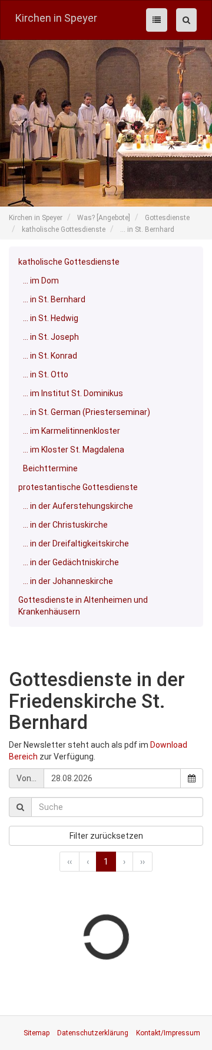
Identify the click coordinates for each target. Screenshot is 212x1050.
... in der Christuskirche (65, 524)
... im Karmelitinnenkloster (71, 430)
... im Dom (41, 280)
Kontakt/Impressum (168, 1033)
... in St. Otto (45, 374)
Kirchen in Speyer (56, 18)
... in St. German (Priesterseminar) (86, 412)
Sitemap (36, 1033)
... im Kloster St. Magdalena (73, 449)
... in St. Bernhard (147, 229)
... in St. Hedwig (50, 318)
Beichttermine (50, 468)
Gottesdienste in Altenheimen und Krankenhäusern (83, 605)
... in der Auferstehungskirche (78, 506)
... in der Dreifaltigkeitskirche (76, 543)
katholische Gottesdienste (63, 229)
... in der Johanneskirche (68, 581)
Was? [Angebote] (103, 218)
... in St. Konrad (50, 355)
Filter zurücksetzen (106, 835)
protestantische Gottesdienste (78, 487)
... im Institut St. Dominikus (73, 393)
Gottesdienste (167, 218)
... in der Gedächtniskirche (71, 562)
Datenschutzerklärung (92, 1033)
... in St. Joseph (51, 337)
